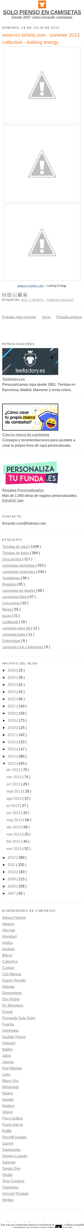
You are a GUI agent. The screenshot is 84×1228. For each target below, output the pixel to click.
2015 (12, 749)
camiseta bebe (14, 634)
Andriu (7, 943)
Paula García (12, 1125)
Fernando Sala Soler (18, 1018)
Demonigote (12, 993)
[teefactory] (30, 374)
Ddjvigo (8, 987)
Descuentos (12, 559)
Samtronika (11, 1150)
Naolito (8, 1099)
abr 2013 (14, 827)
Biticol (7, 955)
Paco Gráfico (12, 1118)
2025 (12, 677)
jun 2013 (13, 813)
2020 (12, 713)
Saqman (9, 1162)
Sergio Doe (11, 1168)
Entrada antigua (69, 317)
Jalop (6, 1056)
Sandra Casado (14, 1156)
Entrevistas (11, 641)
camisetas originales (19, 572)
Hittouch (8, 1043)
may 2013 (14, 820)
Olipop (7, 1112)
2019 (12, 720)
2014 (12, 756)
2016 (12, 742)
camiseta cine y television (23, 647)
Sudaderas (11, 578)
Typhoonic (10, 1187)
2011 (12, 865)
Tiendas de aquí (60, 300)
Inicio (46, 317)
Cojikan (8, 968)
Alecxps (8, 930)
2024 (12, 685)
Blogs (7, 609)
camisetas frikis (15, 597)
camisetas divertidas (19, 565)
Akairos (8, 924)
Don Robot (10, 999)
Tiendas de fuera (16, 553)
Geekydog (10, 1030)
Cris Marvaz (11, 974)
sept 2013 (14, 791)
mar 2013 (14, 834)
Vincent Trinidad (15, 1194)
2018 (12, 728)
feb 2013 (13, 841)
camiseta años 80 (16, 628)
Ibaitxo (7, 1049)
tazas (7, 616)
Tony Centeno (13, 1181)
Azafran (8, 949)
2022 (12, 699)
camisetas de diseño (19, 590)
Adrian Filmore (14, 918)
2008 (12, 886)
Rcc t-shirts (33, 300)
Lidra (6, 1074)
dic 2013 (13, 770)
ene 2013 (14, 849)
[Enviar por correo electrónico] (4, 295)
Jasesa (8, 1062)
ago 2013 (14, 798)
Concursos (11, 603)
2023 (12, 692)
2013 (12, 763)
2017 (12, 735)
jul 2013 (13, 806)
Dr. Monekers (12, 1005)
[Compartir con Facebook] (20, 295)
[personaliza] (30, 485)
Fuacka (8, 1024)
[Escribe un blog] (9, 295)
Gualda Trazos (14, 1037)
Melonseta (10, 1087)
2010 (12, 872)
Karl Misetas (12, 1068)
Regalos (9, 584)
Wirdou (8, 1200)
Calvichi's (10, 961)
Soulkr (7, 1175)
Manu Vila (10, 1081)
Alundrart (9, 936)
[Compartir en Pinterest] (25, 295)
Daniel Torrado (14, 980)
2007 (12, 893)
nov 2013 (14, 777)
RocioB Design (14, 1137)
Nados (7, 1093)
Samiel (7, 1143)
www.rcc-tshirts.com (30, 285)
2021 (12, 706)
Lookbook (10, 622)
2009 (12, 879)
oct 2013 (13, 784)
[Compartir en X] (15, 295)
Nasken (8, 1106)
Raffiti (6, 1131)
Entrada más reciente (19, 317)
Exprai (7, 1012)
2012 (12, 858)
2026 (12, 670)
